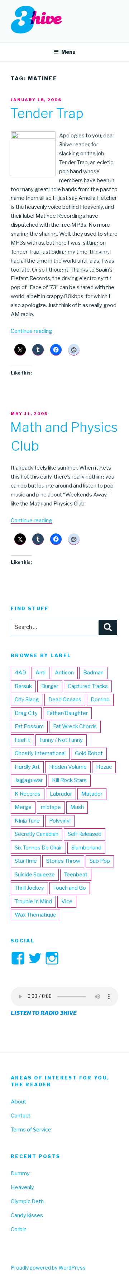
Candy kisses (27, 1215)
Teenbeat (75, 874)
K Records (27, 794)
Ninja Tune (27, 821)
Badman (93, 672)
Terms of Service (31, 1129)
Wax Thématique (35, 915)
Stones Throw (63, 861)
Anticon (64, 672)
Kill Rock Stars (69, 780)
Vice (66, 901)
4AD (20, 672)
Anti (40, 672)
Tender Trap (46, 113)
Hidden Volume (68, 767)
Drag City (26, 713)
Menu (68, 52)
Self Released (84, 834)
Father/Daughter (67, 713)
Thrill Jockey (29, 888)
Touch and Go (69, 888)
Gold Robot (89, 753)
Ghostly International (40, 753)
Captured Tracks (88, 686)
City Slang (27, 699)
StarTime (26, 861)
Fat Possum (29, 726)
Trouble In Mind (33, 901)
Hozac (104, 767)
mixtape (51, 807)
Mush (77, 807)
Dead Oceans (64, 699)
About (18, 1101)
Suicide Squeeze (35, 874)
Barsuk (23, 686)
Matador (91, 794)
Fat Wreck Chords (75, 726)
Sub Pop (100, 861)
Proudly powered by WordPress (48, 1268)
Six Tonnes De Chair (38, 847)
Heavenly (22, 1187)
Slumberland (86, 847)
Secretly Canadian (36, 834)
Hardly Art (27, 767)
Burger (49, 686)
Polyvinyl (60, 821)
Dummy (20, 1173)
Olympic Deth (27, 1201)
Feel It (22, 740)
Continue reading (31, 331)
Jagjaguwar (29, 780)
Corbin (19, 1229)
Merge (23, 807)
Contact (20, 1115)
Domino (100, 699)
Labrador (61, 794)
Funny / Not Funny (61, 740)
